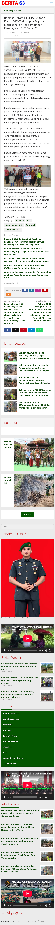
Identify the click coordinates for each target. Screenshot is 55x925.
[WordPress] (31, 290)
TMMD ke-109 (9, 763)
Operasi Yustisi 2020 (13, 758)
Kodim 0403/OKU (13, 229)
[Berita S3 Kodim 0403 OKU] (13, 3)
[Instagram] (38, 290)
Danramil (30, 225)
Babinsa (20, 220)
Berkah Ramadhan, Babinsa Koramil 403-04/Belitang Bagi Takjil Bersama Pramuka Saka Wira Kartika (26, 251)
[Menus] (52, 3)
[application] (27, 638)
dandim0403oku (10, 741)
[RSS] (8, 294)
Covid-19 (7, 747)
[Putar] (4, 650)
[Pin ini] (23, 330)
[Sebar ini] (7, 330)
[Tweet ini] (15, 330)
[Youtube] (45, 290)
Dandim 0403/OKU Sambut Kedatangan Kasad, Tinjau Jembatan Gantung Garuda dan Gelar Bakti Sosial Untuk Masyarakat (34, 358)
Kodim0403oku (10, 736)
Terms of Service (38, 921)
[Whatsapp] (39, 330)
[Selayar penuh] (50, 650)
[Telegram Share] (31, 330)
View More (28, 514)
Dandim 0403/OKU (13, 225)
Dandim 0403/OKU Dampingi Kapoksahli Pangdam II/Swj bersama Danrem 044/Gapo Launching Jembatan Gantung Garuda (25, 242)
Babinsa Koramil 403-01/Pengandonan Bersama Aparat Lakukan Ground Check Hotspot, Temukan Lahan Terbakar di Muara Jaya (33, 383)
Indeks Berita (23, 921)
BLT (29, 220)
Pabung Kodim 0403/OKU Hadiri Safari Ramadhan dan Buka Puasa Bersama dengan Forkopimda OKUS (27, 275)
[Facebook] (25, 290)
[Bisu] (46, 650)
